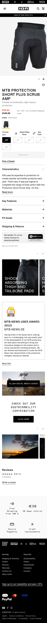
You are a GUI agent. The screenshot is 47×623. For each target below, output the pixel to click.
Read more (7, 192)
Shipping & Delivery (10, 558)
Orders (5, 561)
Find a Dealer (8, 161)
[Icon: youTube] (3, 608)
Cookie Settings (35, 618)
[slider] (12, 393)
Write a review (9, 482)
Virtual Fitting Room (24, 133)
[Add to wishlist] (43, 85)
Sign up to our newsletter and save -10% (22, 584)
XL (6, 147)
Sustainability (29, 558)
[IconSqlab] (31, 2)
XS (6, 140)
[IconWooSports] (42, 2)
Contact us (6, 571)
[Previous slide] (38, 254)
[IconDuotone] (15, 2)
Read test (6, 363)
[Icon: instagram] (11, 608)
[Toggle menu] (4, 8)
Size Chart (39, 133)
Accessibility (23, 618)
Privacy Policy (30, 616)
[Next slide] (43, 254)
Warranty (6, 568)
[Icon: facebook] (7, 608)
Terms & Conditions (16, 616)
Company (28, 568)
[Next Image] (43, 79)
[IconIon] (5, 2)
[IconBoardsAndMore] (5, 544)
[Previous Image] (39, 79)
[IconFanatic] (21, 2)
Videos (26, 561)
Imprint (4, 616)
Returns (5, 564)
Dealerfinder (29, 564)
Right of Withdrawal (9, 618)
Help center (7, 574)
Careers (27, 571)
